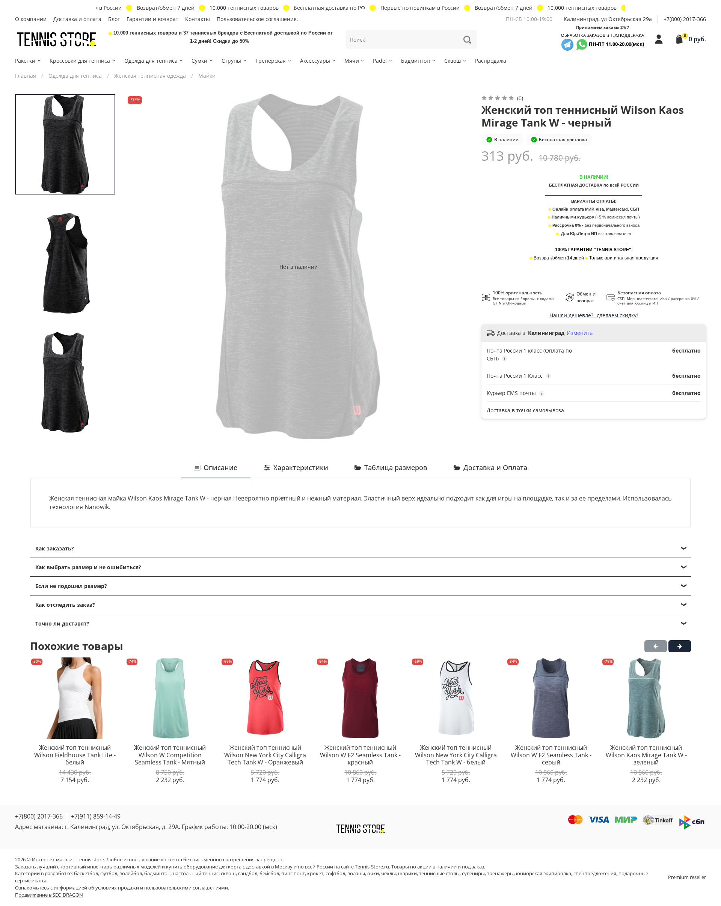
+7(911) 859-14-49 (96, 816)
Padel (380, 60)
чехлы (388, 873)
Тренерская (270, 60)
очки (373, 873)
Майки (207, 75)
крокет (315, 873)
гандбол (247, 873)
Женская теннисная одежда (150, 75)
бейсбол (269, 873)
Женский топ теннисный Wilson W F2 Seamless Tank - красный (360, 754)
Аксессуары (315, 60)
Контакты (197, 19)
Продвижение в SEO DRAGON (49, 895)
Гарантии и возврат (152, 19)
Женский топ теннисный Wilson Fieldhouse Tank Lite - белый (75, 754)
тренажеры (500, 873)
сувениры (473, 873)
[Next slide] (65, 431)
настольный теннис (196, 873)
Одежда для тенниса (151, 60)
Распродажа (490, 60)
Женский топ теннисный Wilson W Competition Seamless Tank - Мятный (170, 754)
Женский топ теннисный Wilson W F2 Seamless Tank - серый (551, 754)
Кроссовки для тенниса (80, 60)
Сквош (452, 60)
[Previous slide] (139, 266)
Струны (231, 60)
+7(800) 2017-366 (685, 19)
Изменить (580, 333)
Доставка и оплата (77, 19)
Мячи (351, 60)
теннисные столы (439, 873)
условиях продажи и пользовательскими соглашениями (161, 888)
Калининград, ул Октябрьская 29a (608, 19)
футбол (108, 873)
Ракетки (25, 60)
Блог (114, 19)
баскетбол (86, 873)
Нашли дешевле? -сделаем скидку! (593, 315)
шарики (407, 873)
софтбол (335, 873)
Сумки (199, 60)
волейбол (130, 873)
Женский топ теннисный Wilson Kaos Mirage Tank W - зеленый (646, 754)
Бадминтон (415, 60)
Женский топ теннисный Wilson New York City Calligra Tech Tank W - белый (456, 754)
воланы (356, 873)
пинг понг (293, 873)
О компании (31, 19)
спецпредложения (594, 873)
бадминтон (157, 873)
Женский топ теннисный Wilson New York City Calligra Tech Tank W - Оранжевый (265, 754)
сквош (228, 873)
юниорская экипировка (543, 873)
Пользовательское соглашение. (257, 19)
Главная (25, 75)
